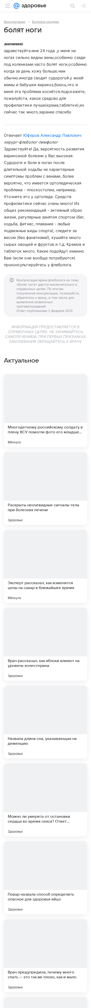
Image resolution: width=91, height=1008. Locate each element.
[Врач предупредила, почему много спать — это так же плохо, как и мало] (45, 955)
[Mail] (16, 6)
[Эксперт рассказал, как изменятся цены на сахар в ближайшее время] (45, 566)
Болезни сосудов (45, 22)
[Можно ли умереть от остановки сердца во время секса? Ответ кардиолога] (45, 799)
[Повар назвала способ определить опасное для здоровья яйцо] (45, 877)
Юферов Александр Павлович (52, 135)
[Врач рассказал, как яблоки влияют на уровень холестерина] (45, 644)
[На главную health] (32, 6)
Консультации (14, 22)
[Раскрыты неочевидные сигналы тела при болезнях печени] (45, 488)
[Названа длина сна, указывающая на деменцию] (45, 722)
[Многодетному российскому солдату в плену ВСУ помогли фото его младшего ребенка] (45, 410)
